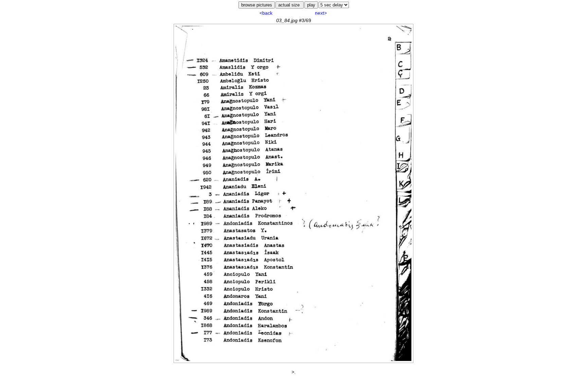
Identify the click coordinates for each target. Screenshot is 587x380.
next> (321, 13)
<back (266, 13)
